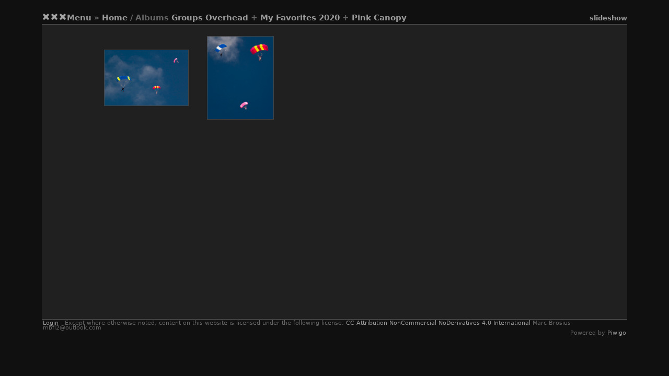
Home (115, 17)
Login (51, 323)
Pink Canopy (379, 17)
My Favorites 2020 (300, 17)
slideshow (608, 18)
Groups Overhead (209, 17)
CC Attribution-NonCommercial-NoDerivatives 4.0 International (438, 323)
